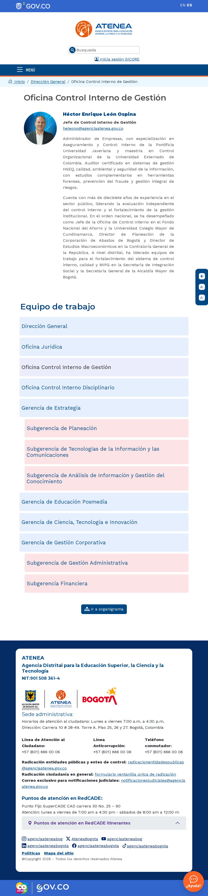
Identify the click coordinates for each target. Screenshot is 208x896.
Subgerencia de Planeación (62, 428)
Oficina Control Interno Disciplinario (68, 388)
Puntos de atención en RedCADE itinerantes (82, 823)
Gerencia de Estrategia (51, 408)
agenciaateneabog (45, 838)
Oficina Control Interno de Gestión (66, 367)
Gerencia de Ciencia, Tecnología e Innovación (79, 522)
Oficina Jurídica (42, 347)
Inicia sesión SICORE (119, 59)
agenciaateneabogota (48, 845)
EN (183, 5)
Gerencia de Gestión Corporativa (64, 542)
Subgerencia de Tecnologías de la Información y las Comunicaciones (93, 452)
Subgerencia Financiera (57, 583)
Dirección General (48, 81)
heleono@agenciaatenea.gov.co (93, 128)
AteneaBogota (85, 838)
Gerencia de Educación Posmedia (64, 502)
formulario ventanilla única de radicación (135, 774)
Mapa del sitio (59, 853)
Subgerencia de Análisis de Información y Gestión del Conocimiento (96, 478)
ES (189, 5)
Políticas (31, 853)
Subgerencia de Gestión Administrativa (77, 563)
